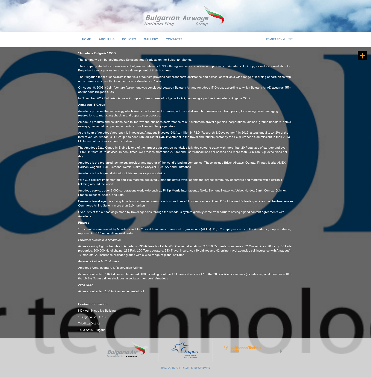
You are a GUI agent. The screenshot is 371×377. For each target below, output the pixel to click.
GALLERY (151, 39)
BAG (185, 15)
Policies (129, 39)
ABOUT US (106, 39)
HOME (86, 39)
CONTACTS (174, 39)
